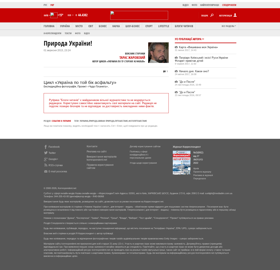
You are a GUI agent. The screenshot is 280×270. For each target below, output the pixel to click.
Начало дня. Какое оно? (194, 71)
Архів (196, 168)
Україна (65, 26)
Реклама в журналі (203, 175)
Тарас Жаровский (132, 57)
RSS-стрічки (56, 165)
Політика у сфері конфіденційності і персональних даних (140, 154)
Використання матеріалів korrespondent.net (101, 158)
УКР (52, 5)
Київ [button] (46, 15)
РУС (45, 5)
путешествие (121, 120)
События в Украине (61, 120)
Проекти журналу (202, 171)
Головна (49, 26)
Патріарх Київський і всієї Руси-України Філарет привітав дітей (201, 59)
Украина (84, 120)
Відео (87, 33)
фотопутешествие (138, 120)
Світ (90, 26)
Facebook (54, 146)
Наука (116, 26)
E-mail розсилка (58, 171)
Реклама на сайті (97, 151)
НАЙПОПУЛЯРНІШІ (209, 5)
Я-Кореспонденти (52, 33)
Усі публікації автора (188, 39)
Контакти (92, 146)
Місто (79, 26)
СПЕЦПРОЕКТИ (229, 5)
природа (93, 120)
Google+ (53, 159)
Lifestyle (163, 26)
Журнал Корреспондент (187, 146)
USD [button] (70, 15)
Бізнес (103, 26)
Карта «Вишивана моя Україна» (198, 47)
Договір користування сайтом (145, 146)
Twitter (52, 153)
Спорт (149, 26)
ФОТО (194, 5)
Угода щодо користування (143, 163)
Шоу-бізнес (132, 26)
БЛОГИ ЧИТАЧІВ (184, 26)
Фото (78, 33)
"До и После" (187, 81)
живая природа (106, 120)
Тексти (68, 33)
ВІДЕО (186, 5)
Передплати (199, 178)
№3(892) (198, 152)
